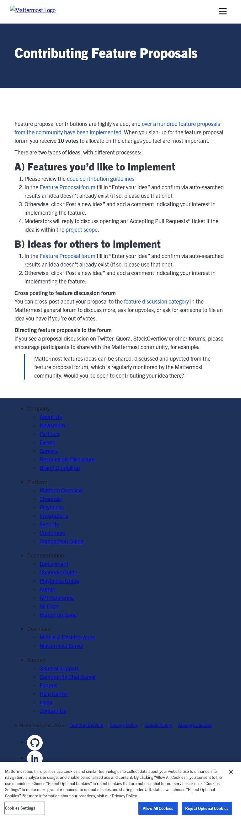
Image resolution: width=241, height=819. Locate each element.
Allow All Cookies (158, 808)
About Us (51, 416)
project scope (82, 229)
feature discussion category (156, 301)
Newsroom (52, 425)
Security (49, 524)
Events (48, 442)
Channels (51, 498)
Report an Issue (58, 614)
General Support (59, 668)
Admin (47, 589)
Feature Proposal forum (67, 187)
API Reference (57, 597)
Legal (46, 702)
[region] (120, 790)
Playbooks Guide (59, 580)
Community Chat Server (68, 676)
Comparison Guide (61, 541)
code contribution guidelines (100, 178)
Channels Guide (58, 572)
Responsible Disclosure (67, 459)
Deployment (54, 563)
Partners (50, 433)
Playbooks (52, 507)
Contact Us (53, 710)
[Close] (231, 772)
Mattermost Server (62, 645)
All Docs (49, 606)
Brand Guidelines (60, 467)
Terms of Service (87, 725)
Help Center (54, 693)
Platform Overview (61, 490)
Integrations (54, 515)
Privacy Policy (124, 725)
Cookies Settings (20, 808)
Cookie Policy (158, 725)
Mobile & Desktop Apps (67, 637)
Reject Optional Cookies (206, 808)
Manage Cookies (195, 725)
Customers (52, 532)
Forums (48, 685)
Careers (49, 450)
